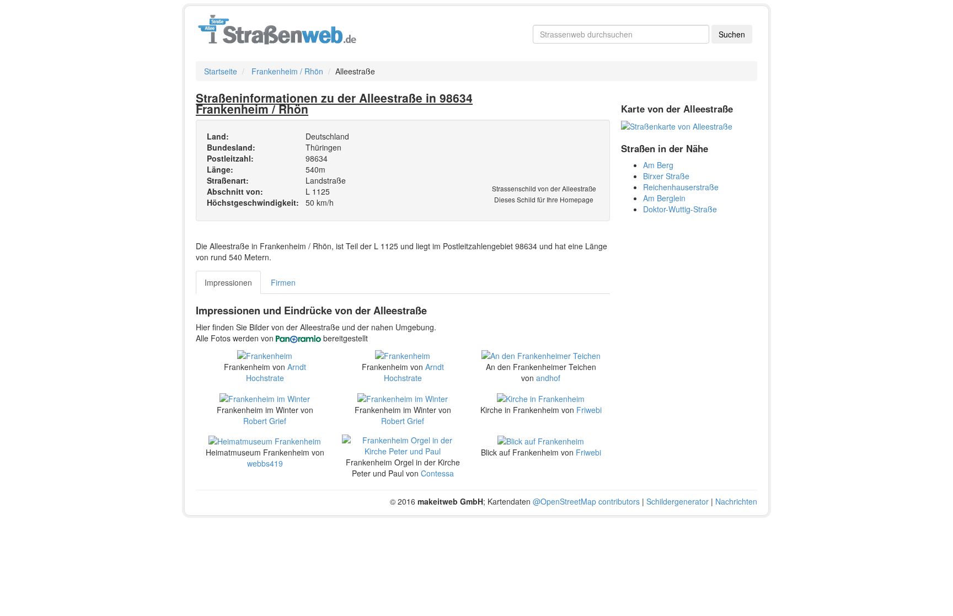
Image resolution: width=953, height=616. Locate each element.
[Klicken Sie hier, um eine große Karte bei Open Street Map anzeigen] (676, 125)
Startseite (220, 71)
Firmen (283, 282)
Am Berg (658, 164)
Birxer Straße (666, 175)
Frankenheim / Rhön (287, 71)
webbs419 (265, 463)
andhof (548, 377)
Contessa (437, 473)
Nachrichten (736, 501)
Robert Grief (264, 420)
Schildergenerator (677, 501)
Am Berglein (664, 197)
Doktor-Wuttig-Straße (680, 209)
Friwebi (589, 409)
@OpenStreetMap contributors (586, 501)
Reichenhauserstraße (681, 186)
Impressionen (228, 282)
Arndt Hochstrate (276, 372)
